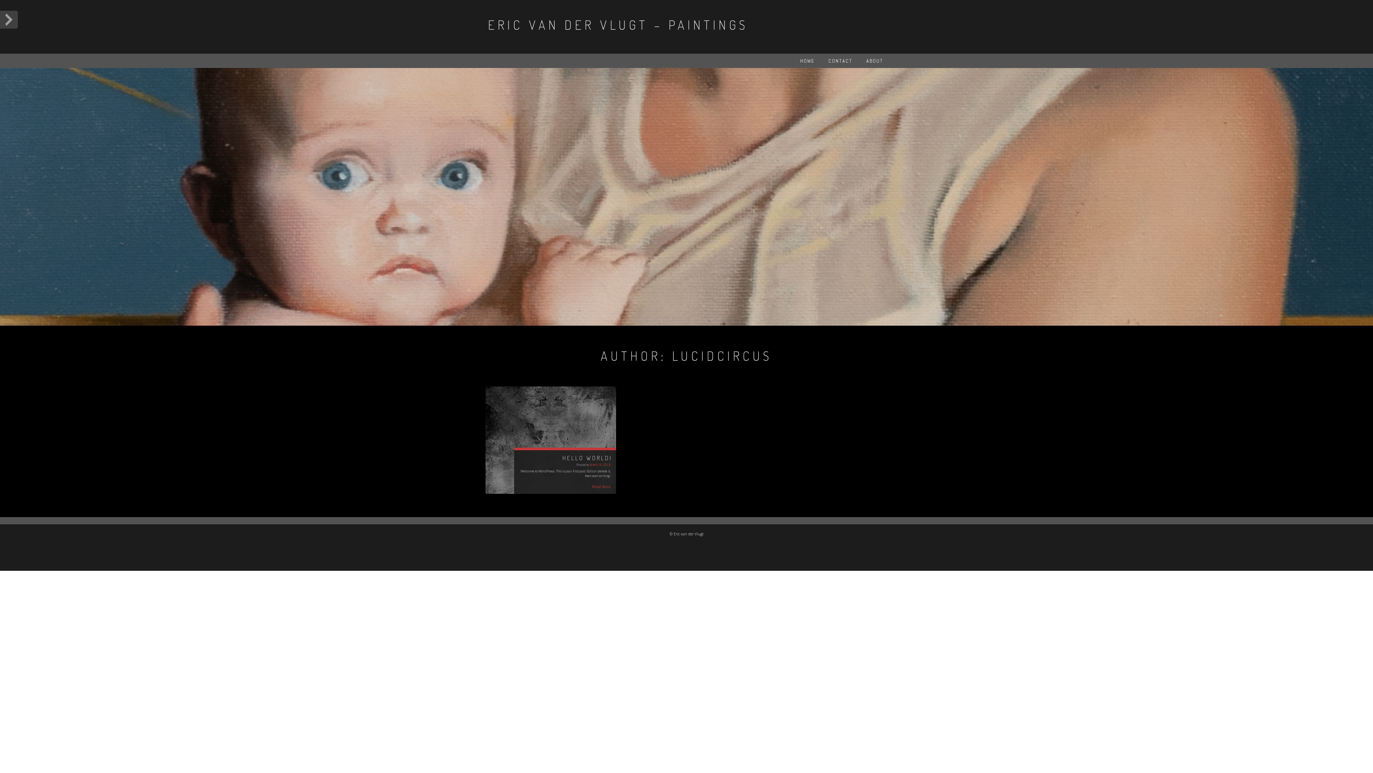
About (874, 61)
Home (807, 61)
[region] (686, 197)
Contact (840, 61)
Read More (601, 487)
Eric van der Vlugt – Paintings (618, 24)
